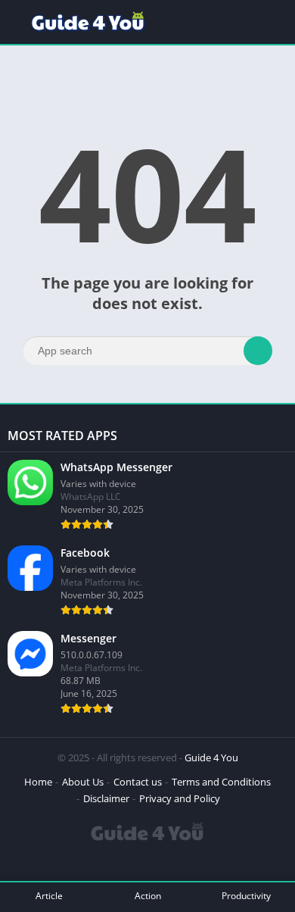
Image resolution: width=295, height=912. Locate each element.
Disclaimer (106, 798)
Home (38, 782)
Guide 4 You (211, 757)
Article (49, 895)
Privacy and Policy (179, 798)
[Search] (258, 350)
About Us (83, 782)
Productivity (246, 895)
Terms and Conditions (221, 782)
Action (148, 895)
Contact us (137, 782)
